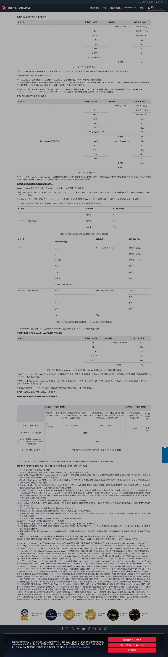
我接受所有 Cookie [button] (132, 639)
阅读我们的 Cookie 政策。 (80, 647)
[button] (132, 650)
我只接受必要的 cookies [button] (132, 645)
